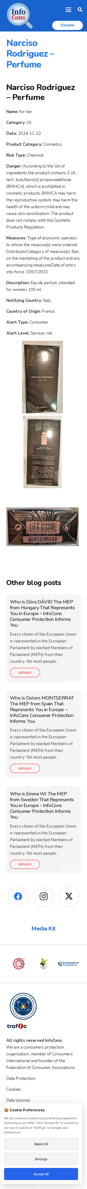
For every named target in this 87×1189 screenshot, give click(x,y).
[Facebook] (18, 896)
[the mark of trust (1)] (43, 963)
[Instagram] (43, 896)
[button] (68, 10)
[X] (69, 896)
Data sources (18, 1100)
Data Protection (20, 1078)
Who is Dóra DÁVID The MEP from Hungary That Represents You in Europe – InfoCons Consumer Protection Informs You (42, 613)
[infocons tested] (18, 963)
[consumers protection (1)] (68, 963)
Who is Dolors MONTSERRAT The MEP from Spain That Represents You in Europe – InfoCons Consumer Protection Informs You (42, 709)
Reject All (41, 1144)
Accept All (41, 1174)
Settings (41, 1159)
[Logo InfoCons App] (20, 15)
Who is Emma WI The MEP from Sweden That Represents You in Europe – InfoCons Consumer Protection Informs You (42, 805)
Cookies (13, 1089)
